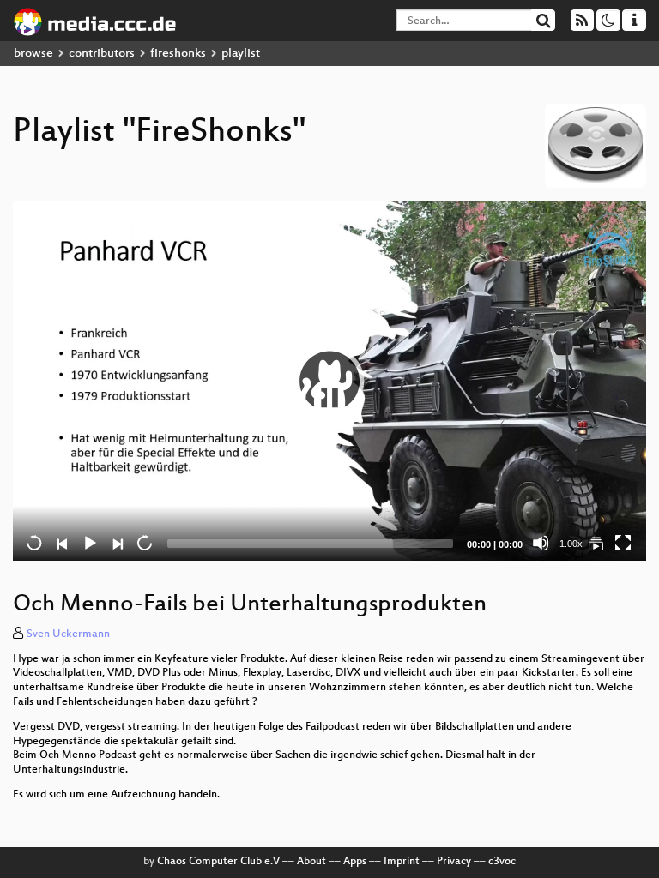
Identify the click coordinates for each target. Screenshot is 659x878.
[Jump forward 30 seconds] (144, 542)
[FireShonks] (595, 542)
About (311, 862)
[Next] (116, 542)
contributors (102, 53)
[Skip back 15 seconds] (34, 542)
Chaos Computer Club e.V (218, 862)
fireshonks (178, 53)
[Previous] (62, 542)
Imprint (402, 862)
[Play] (329, 381)
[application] (329, 381)
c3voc (502, 862)
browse (33, 53)
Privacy (454, 862)
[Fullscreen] (623, 542)
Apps (354, 862)
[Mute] (540, 542)
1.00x (571, 543)
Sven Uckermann (68, 634)
